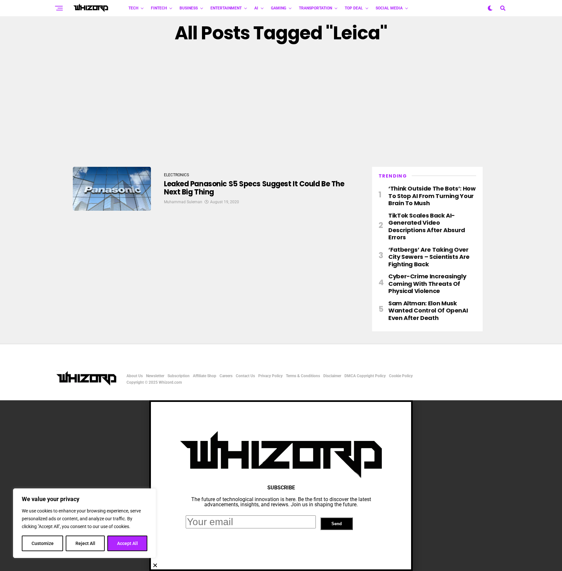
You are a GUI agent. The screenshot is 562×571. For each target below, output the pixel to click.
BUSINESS (189, 8)
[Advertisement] (281, 105)
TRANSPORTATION (315, 8)
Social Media (389, 8)
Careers (226, 376)
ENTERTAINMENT (226, 8)
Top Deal (354, 8)
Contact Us (245, 376)
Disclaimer (332, 376)
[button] (281, 565)
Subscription (178, 376)
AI (256, 8)
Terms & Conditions (303, 376)
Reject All (85, 543)
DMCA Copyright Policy (365, 376)
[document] (281, 485)
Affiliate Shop (204, 376)
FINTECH (159, 8)
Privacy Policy (270, 376)
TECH (133, 8)
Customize (43, 543)
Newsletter (155, 376)
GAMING (278, 8)
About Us (135, 376)
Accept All (127, 543)
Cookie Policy (401, 376)
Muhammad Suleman (183, 202)
